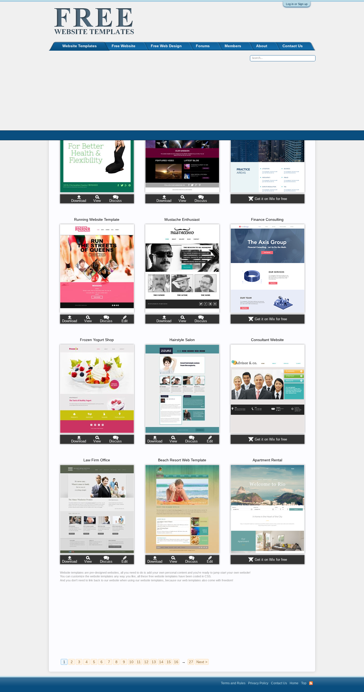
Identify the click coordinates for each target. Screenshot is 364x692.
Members (233, 46)
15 (169, 662)
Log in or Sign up (297, 4)
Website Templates (79, 46)
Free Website (123, 46)
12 (146, 662)
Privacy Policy (258, 683)
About (261, 46)
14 (161, 662)
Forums (203, 46)
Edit (125, 321)
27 (191, 662)
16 (176, 662)
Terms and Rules (233, 683)
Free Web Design (166, 46)
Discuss (115, 201)
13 (154, 662)
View (97, 201)
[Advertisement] (183, 618)
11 (139, 662)
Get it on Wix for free (271, 199)
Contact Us (292, 46)
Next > (201, 662)
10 (131, 662)
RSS (311, 683)
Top (303, 683)
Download (78, 201)
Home (294, 683)
